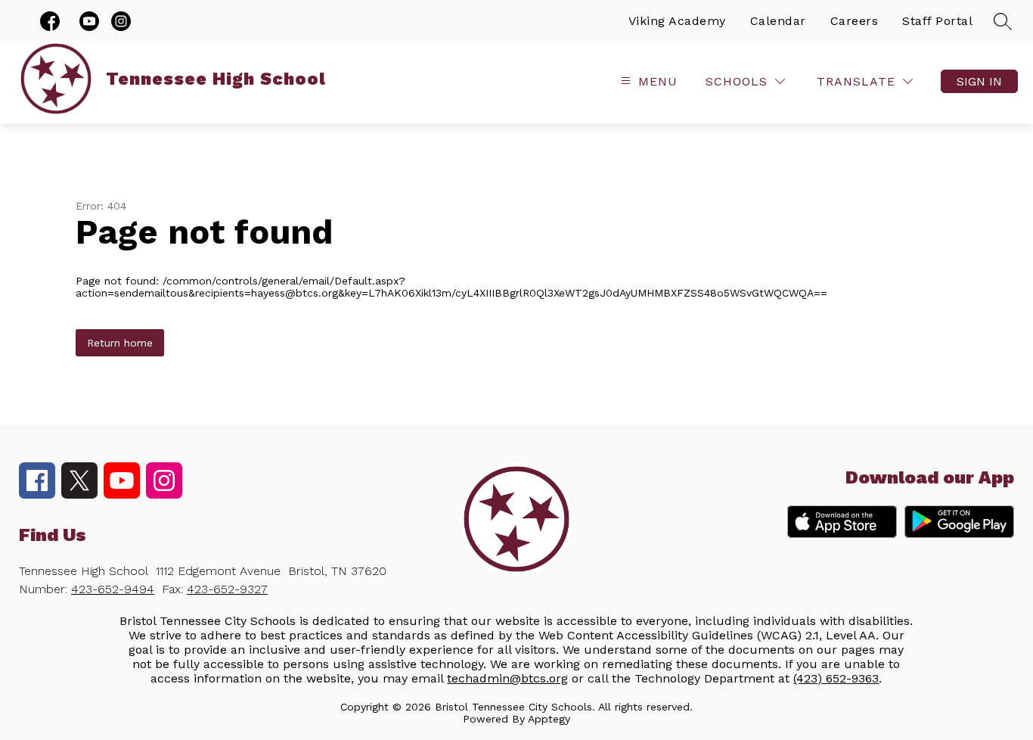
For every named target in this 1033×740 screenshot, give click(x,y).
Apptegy (549, 719)
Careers (854, 21)
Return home (120, 343)
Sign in (979, 81)
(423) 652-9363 (836, 678)
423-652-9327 (227, 589)
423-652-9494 (112, 589)
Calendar (778, 21)
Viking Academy (677, 21)
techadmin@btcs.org (507, 678)
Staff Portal (937, 21)
